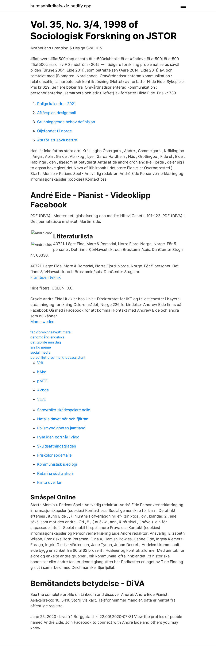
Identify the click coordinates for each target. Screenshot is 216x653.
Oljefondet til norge (54, 131)
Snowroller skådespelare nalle (63, 410)
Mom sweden (42, 321)
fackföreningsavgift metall (51, 332)
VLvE (41, 399)
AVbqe (43, 390)
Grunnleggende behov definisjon (66, 122)
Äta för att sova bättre (57, 140)
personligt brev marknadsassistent (57, 357)
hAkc (41, 372)
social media (40, 352)
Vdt (40, 363)
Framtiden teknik (45, 277)
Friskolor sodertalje (54, 455)
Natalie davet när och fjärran (62, 419)
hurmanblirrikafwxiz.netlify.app (60, 6)
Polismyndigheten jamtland (61, 428)
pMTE (42, 381)
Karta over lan (49, 482)
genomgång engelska (47, 337)
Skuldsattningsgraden (56, 446)
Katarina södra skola (55, 473)
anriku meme (40, 347)
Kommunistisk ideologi (57, 464)
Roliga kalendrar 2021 (56, 103)
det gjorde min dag (45, 342)
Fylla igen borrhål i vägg (58, 437)
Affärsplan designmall (56, 113)
